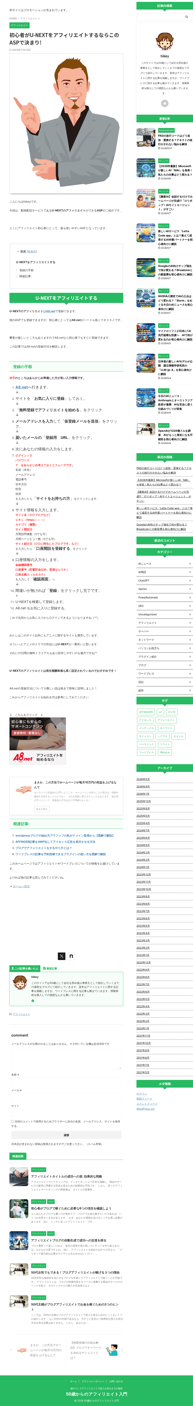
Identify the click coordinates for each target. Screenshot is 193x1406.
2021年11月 (143, 1035)
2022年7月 (142, 984)
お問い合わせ (116, 1381)
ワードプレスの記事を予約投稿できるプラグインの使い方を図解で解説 (60, 854)
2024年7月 (143, 830)
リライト (165, 744)
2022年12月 (143, 962)
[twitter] (61, 956)
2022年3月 (143, 1013)
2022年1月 (142, 1028)
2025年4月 (143, 823)
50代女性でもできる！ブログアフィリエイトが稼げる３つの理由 (75, 1272)
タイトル (178, 736)
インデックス (146, 728)
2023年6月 (143, 918)
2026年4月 (143, 786)
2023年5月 (143, 925)
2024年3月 (143, 852)
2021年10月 (143, 1043)
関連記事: (25, 276)
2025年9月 (143, 808)
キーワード (166, 728)
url (160, 711)
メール (16, 1090)
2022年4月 (143, 1006)
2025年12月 (143, 801)
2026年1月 (142, 793)
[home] (33, 1000)
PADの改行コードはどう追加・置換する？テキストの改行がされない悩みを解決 (175, 140)
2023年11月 (143, 881)
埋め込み (165, 752)
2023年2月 (143, 947)
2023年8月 (143, 903)
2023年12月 (143, 874)
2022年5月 (143, 999)
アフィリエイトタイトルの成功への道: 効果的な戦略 (66, 1176)
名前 (15, 1074)
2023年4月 (143, 933)
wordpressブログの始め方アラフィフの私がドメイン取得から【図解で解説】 (65, 835)
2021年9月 (142, 1050)
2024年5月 (143, 845)
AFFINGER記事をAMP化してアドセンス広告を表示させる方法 (55, 841)
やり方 (171, 711)
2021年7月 (142, 1065)
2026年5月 (143, 779)
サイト (15, 1105)
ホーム (73, 1381)
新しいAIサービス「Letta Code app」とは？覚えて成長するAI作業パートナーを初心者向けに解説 (164, 513)
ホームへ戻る (21, 886)
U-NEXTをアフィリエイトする (35, 262)
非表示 (32, 251)
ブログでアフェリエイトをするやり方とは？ (43, 848)
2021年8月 (142, 1057)
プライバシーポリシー (93, 1381)
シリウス (162, 736)
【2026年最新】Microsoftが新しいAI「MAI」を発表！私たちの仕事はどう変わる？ (175, 170)
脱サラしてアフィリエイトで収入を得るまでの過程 (96, 1388)
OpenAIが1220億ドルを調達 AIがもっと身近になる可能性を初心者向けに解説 (175, 435)
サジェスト (145, 736)
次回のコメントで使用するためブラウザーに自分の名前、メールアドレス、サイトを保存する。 (65, 1123)
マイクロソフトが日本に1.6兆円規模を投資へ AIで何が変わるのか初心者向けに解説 (175, 335)
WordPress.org (145, 1108)
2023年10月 (143, 889)
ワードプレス (146, 752)
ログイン (141, 1093)
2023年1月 (142, 955)
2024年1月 (142, 867)
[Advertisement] (66, 919)
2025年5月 (143, 815)
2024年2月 (143, 859)
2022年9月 (143, 969)
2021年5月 (142, 1072)
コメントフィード (147, 1103)
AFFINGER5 (146, 711)
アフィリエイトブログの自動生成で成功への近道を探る (68, 1240)
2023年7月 (143, 911)
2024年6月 (143, 837)
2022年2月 (142, 1021)
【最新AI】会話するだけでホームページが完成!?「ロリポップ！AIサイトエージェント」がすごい (163, 496)
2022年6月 (143, 991)
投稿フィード (144, 1098)
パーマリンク (146, 744)
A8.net (21, 387)
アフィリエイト (21, 1014)
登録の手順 (26, 270)
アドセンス (145, 720)
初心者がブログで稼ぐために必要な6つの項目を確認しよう (71, 1208)
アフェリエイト (166, 720)
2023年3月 (143, 940)
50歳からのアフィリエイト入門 (96, 1394)
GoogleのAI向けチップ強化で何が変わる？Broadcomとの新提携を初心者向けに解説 (175, 270)
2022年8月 (143, 977)
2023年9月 (143, 896)
